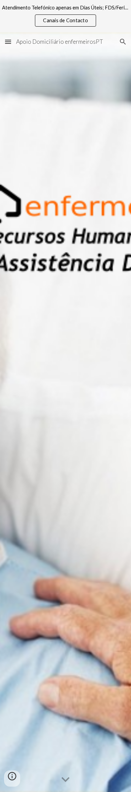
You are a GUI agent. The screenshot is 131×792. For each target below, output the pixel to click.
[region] (65, 16)
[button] (8, 41)
